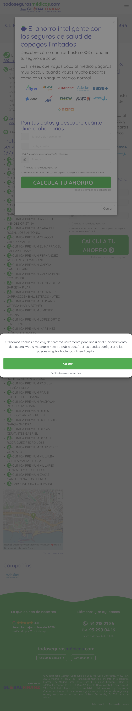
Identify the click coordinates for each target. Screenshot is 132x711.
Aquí (81, 347)
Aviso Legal (75, 373)
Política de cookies (60, 373)
